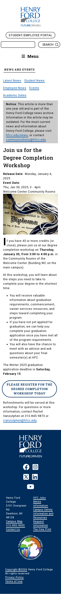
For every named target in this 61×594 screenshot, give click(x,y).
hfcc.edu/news (17, 135)
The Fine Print (42, 529)
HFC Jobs (39, 497)
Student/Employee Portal (30, 35)
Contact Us (13, 529)
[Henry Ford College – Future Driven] (30, 456)
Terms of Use (14, 581)
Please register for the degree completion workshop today (29, 388)
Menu (33, 56)
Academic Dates (15, 95)
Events (34, 88)
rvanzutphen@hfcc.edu (20, 420)
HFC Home (30, 16)
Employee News (14, 88)
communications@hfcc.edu (26, 139)
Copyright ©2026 (16, 569)
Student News (34, 80)
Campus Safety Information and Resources (43, 513)
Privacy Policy (14, 577)
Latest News (12, 80)
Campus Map (14, 521)
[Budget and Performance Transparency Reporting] (30, 559)
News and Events (19, 69)
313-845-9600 (15, 525)
